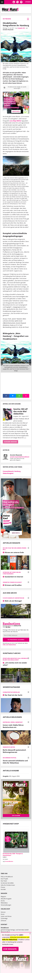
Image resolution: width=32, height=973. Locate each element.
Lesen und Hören (6, 916)
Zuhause (3, 920)
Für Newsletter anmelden (16, 640)
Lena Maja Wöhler (15, 121)
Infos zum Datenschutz (9, 644)
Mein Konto (14, 2)
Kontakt (3, 889)
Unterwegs (4, 918)
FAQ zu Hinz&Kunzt (7, 877)
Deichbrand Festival (9, 757)
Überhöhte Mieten (9, 747)
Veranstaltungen (6, 905)
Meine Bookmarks (21, 2)
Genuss (3, 912)
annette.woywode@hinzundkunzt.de (20, 457)
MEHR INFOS (16, 111)
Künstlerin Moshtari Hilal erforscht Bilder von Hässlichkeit (15, 659)
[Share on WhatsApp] (19, 396)
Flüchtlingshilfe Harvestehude (13, 598)
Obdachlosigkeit (8, 473)
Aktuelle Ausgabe (6, 899)
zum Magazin (10, 949)
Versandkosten (9, 861)
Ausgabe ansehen (10, 442)
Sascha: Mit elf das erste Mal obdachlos (20, 411)
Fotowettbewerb (8, 471)
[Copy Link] (26, 396)
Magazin (3, 896)
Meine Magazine (17, 2)
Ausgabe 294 (21, 28)
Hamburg (17, 471)
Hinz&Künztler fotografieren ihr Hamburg (16, 24)
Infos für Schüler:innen (8, 885)
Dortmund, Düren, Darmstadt (13, 722)
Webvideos (4, 903)
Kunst (2, 914)
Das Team (4, 881)
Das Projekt (4, 879)
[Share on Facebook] (6, 396)
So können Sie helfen (7, 883)
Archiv (3, 901)
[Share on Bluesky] (12, 396)
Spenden (28, 2)
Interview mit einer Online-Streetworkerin (12, 573)
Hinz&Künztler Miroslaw (11, 692)
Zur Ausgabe (16, 815)
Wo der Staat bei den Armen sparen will (14, 548)
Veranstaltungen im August (12, 582)
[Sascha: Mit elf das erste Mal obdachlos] (8, 414)
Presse (3, 887)
